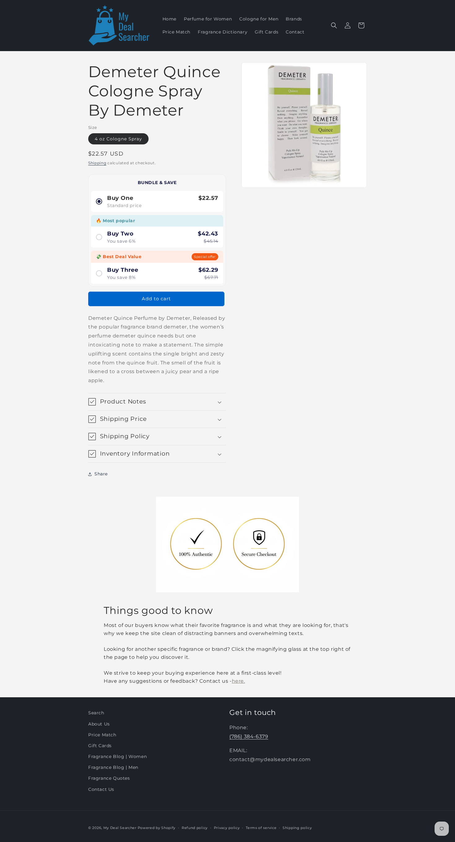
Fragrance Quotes (109, 778)
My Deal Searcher (119, 828)
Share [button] (101, 474)
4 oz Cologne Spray (118, 139)
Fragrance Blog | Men (113, 767)
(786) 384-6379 (248, 736)
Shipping (97, 163)
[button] (334, 25)
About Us (99, 723)
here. (238, 681)
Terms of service (261, 828)
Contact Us (101, 789)
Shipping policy (297, 828)
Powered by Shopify (157, 828)
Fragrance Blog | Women (117, 756)
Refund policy (195, 828)
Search (96, 713)
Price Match (102, 735)
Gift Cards (100, 745)
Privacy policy (227, 828)
